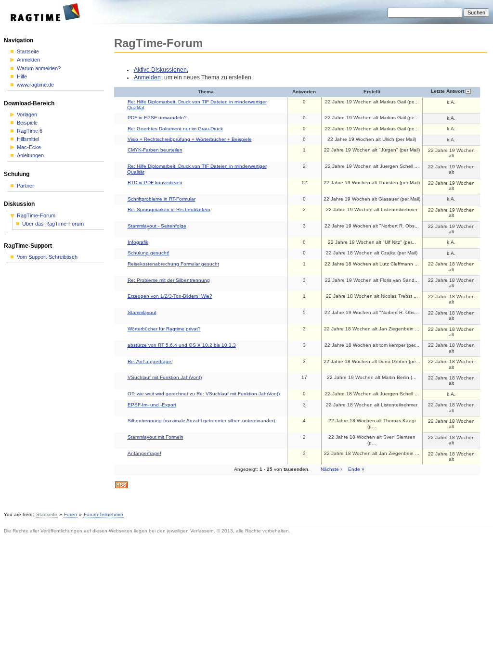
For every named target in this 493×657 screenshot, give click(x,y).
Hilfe (22, 76)
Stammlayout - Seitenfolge (157, 225)
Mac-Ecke (29, 147)
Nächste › (331, 469)
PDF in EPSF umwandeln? (157, 117)
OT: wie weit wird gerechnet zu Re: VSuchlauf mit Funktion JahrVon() (204, 393)
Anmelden (147, 77)
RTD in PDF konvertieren (155, 182)
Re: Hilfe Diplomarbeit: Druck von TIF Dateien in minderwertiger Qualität (197, 104)
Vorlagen (27, 114)
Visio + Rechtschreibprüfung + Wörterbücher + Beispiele (190, 139)
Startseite (28, 51)
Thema (206, 91)
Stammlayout (142, 312)
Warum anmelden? (39, 68)
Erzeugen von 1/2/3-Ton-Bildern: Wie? (170, 296)
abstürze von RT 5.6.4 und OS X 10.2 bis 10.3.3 (182, 345)
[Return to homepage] (48, 22)
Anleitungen (30, 155)
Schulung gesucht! (148, 252)
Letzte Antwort (448, 91)
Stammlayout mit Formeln (155, 437)
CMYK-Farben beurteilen (155, 149)
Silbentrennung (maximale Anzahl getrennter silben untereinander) (201, 420)
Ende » (356, 469)
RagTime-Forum (36, 215)
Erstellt (371, 91)
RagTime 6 (29, 131)
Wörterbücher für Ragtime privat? (164, 328)
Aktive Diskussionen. (161, 70)
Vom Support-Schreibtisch (47, 257)
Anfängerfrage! (144, 453)
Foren (70, 514)
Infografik (138, 242)
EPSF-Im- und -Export (152, 404)
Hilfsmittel (28, 139)
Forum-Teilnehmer (103, 514)
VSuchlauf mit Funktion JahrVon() (165, 377)
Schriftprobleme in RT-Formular (161, 199)
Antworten (304, 91)
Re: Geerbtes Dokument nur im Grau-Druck (175, 128)
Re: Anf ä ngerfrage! (150, 361)
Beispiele (27, 123)
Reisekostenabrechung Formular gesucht (173, 263)
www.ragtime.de (35, 85)
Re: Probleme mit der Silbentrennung (169, 280)
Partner (25, 186)
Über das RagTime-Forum (53, 224)
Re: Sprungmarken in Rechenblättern (169, 209)
